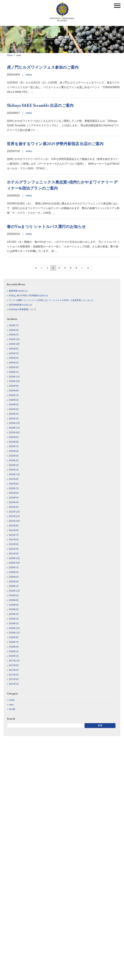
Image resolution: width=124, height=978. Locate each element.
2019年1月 (14, 623)
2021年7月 (14, 535)
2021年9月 (14, 525)
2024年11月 (14, 376)
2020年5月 (14, 577)
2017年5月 (14, 670)
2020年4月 (14, 581)
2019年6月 (14, 605)
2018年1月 (14, 656)
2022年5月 (14, 497)
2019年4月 (14, 609)
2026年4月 (14, 330)
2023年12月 (14, 423)
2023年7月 (14, 446)
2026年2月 (14, 334)
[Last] (88, 268)
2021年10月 (14, 521)
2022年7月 (14, 488)
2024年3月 (14, 414)
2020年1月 (14, 586)
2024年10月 (14, 381)
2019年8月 (14, 600)
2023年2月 (14, 465)
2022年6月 (14, 493)
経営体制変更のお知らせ (20, 305)
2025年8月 (14, 349)
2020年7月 (14, 567)
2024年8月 (14, 390)
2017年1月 (14, 684)
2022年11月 (14, 474)
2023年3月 (14, 460)
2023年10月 (14, 432)
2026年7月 (14, 325)
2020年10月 (14, 563)
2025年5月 (14, 358)
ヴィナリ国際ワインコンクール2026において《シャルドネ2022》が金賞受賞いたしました (51, 300)
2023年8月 (14, 442)
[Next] (82, 268)
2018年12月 (14, 628)
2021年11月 (14, 516)
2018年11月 (14, 632)
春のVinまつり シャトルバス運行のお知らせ (46, 226)
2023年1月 (14, 469)
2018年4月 (14, 647)
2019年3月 (14, 614)
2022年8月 (14, 484)
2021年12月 (14, 512)
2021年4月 (14, 549)
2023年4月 (14, 456)
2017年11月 (14, 660)
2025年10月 (14, 344)
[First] (36, 268)
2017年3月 (14, 679)
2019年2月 (14, 619)
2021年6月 (14, 539)
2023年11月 (14, 428)
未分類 (12, 709)
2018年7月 (14, 642)
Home (9, 55)
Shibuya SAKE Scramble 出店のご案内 (40, 105)
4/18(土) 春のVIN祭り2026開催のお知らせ (28, 295)
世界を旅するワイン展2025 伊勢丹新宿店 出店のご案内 (55, 143)
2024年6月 (14, 400)
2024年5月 (14, 404)
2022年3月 (14, 507)
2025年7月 (14, 353)
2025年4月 (14, 362)
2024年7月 (14, 395)
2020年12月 (14, 558)
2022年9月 (14, 479)
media (12, 700)
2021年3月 (14, 553)
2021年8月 (14, 530)
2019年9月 (14, 595)
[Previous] (42, 268)
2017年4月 (14, 675)
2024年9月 (14, 386)
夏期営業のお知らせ (18, 291)
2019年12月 (14, 591)
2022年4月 (14, 502)
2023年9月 (14, 437)
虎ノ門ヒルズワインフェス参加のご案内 (43, 67)
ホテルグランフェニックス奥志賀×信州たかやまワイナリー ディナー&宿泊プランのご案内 (62, 185)
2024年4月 (14, 409)
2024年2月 (14, 418)
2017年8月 (14, 665)
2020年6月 (14, 572)
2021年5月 (14, 544)
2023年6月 (14, 451)
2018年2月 (14, 651)
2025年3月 (14, 367)
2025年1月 (14, 372)
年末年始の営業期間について (22, 309)
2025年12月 (14, 339)
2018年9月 (14, 637)
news (29, 74)
